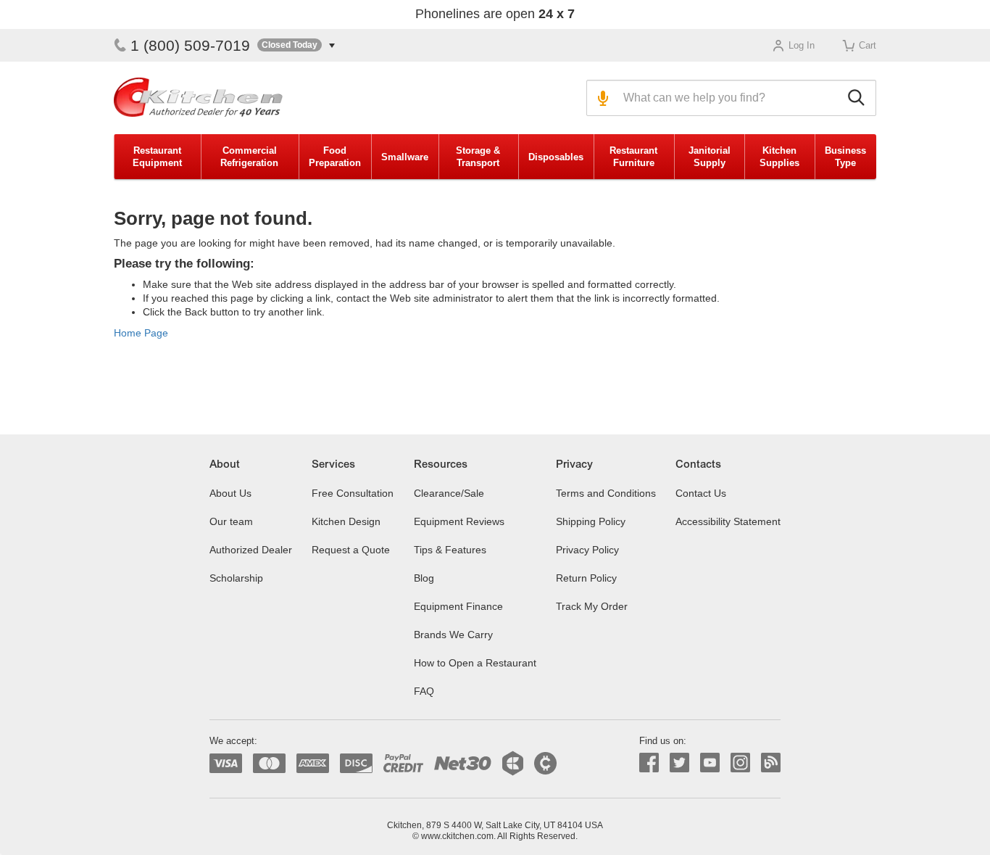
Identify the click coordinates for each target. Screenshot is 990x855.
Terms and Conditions (606, 493)
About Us (230, 493)
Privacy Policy (587, 549)
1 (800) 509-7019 (190, 45)
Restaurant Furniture (633, 156)
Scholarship (236, 578)
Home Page (141, 333)
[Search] (858, 98)
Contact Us (700, 493)
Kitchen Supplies (779, 156)
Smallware (404, 157)
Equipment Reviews (459, 521)
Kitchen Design (346, 521)
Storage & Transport (478, 156)
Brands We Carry (453, 634)
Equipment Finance (458, 606)
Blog (424, 578)
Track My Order (592, 606)
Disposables (555, 157)
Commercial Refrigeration (249, 156)
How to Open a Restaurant (475, 663)
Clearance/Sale (449, 493)
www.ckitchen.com (457, 836)
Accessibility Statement (728, 521)
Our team (231, 521)
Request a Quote (351, 549)
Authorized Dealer (250, 549)
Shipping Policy (590, 521)
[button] (296, 45)
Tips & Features (450, 549)
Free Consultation (353, 493)
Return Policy (586, 578)
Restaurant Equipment (157, 156)
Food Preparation (335, 156)
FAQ (424, 691)
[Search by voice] (601, 98)
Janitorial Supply (710, 156)
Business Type (845, 156)
